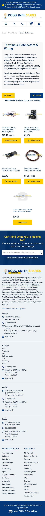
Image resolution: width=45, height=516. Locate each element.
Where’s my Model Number (30, 485)
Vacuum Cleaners (8, 490)
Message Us (9, 337)
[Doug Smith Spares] (22, 16)
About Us (27, 465)
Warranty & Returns (31, 462)
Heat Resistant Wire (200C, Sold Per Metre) (32, 170)
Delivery (27, 459)
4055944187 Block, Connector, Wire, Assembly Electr (9, 130)
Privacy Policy (29, 496)
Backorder (22, 222)
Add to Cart (35, 141)
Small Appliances (8, 487)
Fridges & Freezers (8, 475)
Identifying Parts (30, 472)
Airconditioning (7, 453)
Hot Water (5, 478)
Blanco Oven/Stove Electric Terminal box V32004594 (31, 130)
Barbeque (5, 456)
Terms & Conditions (31, 493)
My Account (28, 453)
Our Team (28, 481)
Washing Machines (8, 493)
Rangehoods (6, 484)
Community (28, 475)
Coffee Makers (7, 462)
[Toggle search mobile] (14, 24)
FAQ (25, 478)
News (26, 490)
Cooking (5, 465)
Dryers (4, 472)
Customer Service (30, 456)
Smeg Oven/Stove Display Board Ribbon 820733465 (22, 210)
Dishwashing (6, 468)
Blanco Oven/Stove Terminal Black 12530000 (11, 170)
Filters (9, 95)
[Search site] (40, 252)
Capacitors (6, 459)
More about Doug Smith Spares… (14, 308)
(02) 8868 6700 (10, 323)
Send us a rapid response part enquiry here (22, 257)
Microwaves (6, 481)
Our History (28, 468)
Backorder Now (11, 141)
